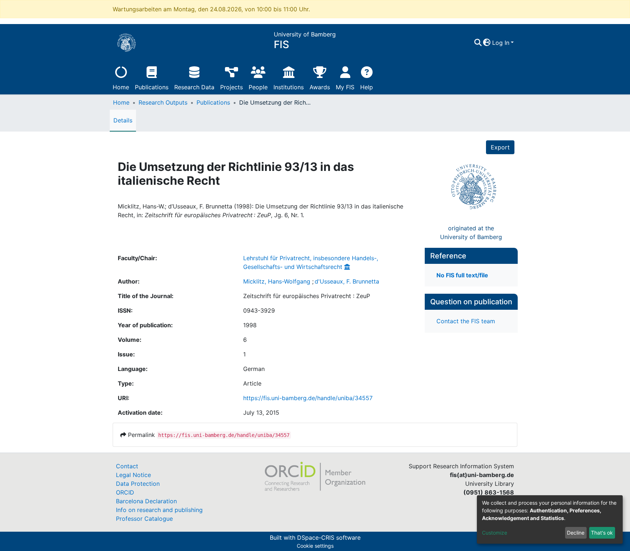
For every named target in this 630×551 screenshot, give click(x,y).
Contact (127, 466)
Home (121, 87)
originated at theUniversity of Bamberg (471, 232)
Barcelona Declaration (146, 501)
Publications (151, 87)
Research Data (194, 87)
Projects (231, 87)
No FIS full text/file (462, 275)
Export (500, 147)
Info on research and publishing (159, 509)
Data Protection (138, 483)
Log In (500, 42)
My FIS (345, 87)
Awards (320, 87)
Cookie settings (315, 546)
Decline (575, 532)
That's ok (602, 532)
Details (122, 120)
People (258, 87)
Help (366, 87)
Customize (494, 532)
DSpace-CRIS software (329, 537)
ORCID (125, 492)
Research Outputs (163, 102)
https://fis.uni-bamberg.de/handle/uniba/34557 (308, 398)
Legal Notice (133, 474)
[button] (486, 42)
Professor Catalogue (144, 518)
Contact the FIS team (465, 321)
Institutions (288, 87)
